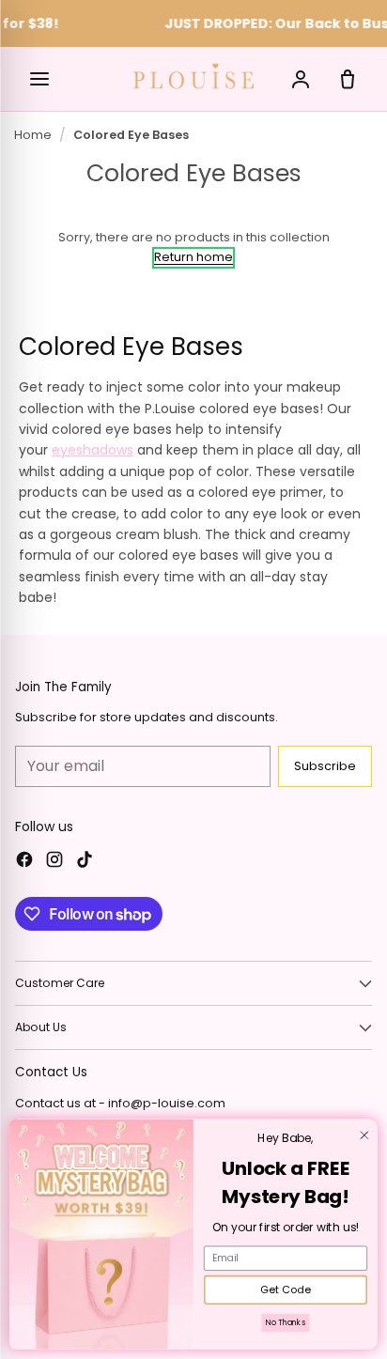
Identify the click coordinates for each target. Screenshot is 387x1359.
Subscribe (325, 766)
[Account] (300, 79)
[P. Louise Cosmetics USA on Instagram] (54, 862)
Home (33, 135)
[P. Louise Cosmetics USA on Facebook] (24, 862)
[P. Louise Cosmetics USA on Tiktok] (84, 862)
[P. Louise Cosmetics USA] (193, 75)
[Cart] (347, 79)
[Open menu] (39, 79)
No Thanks (285, 1323)
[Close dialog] (364, 1135)
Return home (193, 257)
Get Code (285, 1290)
